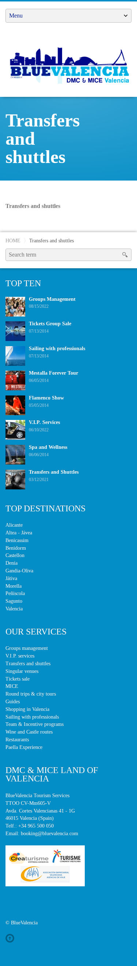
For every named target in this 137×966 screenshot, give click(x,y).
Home (12, 240)
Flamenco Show (46, 398)
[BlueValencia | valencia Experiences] (68, 64)
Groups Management (52, 299)
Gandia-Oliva (19, 570)
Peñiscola (15, 593)
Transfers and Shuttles (54, 472)
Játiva (11, 578)
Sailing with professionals (57, 348)
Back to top (11, 938)
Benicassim (16, 540)
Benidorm (15, 548)
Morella (13, 586)
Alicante (14, 525)
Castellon (14, 555)
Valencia (14, 608)
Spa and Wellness (48, 447)
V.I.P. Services (44, 422)
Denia (11, 563)
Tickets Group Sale (50, 323)
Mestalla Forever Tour (53, 373)
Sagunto (13, 601)
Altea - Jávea (18, 532)
